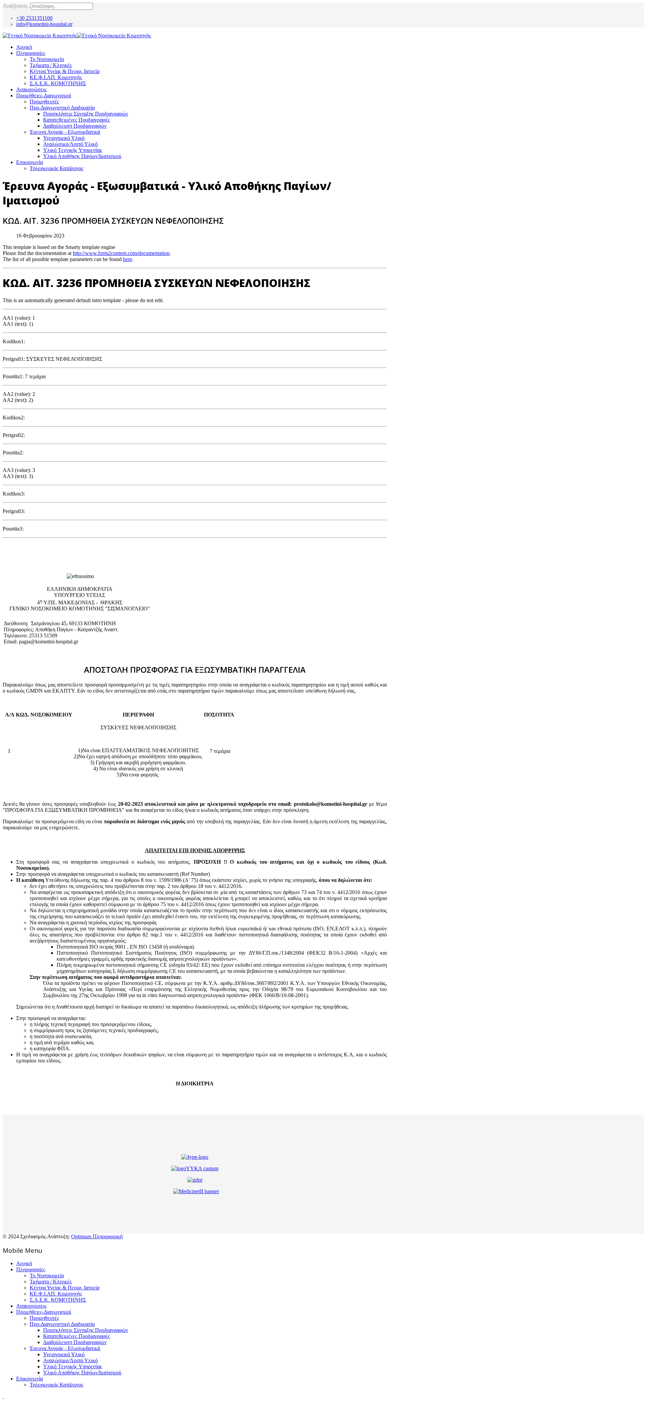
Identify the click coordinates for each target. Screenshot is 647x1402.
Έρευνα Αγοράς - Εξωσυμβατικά (65, 132)
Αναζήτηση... (17, 6)
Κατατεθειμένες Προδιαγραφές (76, 120)
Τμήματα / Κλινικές (51, 65)
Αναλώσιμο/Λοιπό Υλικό (70, 144)
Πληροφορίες (30, 53)
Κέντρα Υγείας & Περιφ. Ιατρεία (64, 71)
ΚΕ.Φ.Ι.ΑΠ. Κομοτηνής (56, 77)
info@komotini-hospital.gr (44, 24)
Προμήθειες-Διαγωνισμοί (43, 95)
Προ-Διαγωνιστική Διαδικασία (62, 107)
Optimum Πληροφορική (97, 1236)
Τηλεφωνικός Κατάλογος (56, 168)
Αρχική (24, 47)
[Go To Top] (3, 1396)
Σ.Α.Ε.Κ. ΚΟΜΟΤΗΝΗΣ (58, 83)
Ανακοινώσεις (31, 89)
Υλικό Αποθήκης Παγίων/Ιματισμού (82, 156)
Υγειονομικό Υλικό (64, 138)
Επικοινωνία (29, 162)
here (127, 259)
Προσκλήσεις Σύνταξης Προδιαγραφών (85, 114)
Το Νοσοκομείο (47, 59)
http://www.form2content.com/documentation (121, 253)
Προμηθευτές (44, 101)
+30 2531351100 (34, 18)
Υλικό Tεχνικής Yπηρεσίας (72, 150)
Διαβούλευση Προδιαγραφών (74, 126)
